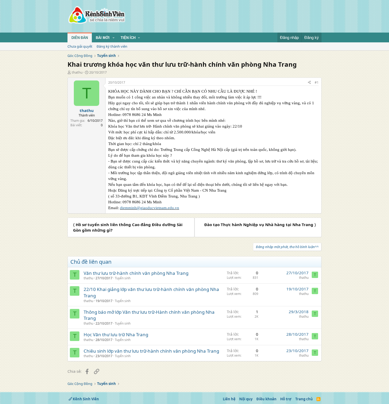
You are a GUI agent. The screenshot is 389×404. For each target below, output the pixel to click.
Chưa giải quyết (79, 46)
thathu (77, 72)
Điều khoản (266, 399)
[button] (113, 37)
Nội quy (245, 399)
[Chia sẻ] (309, 83)
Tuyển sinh (122, 278)
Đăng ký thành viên (112, 46)
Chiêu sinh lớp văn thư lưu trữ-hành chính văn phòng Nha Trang (151, 351)
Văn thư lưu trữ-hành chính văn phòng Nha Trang (136, 273)
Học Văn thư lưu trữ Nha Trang (116, 334)
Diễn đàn (79, 38)
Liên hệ (229, 399)
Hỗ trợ (285, 399)
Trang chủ (304, 399)
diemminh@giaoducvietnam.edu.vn (149, 208)
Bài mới (103, 38)
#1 (317, 82)
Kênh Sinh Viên (85, 399)
